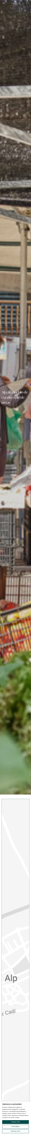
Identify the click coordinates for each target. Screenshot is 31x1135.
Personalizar (15, 1126)
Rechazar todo (15, 1131)
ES (26, 3)
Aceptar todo (15, 1122)
